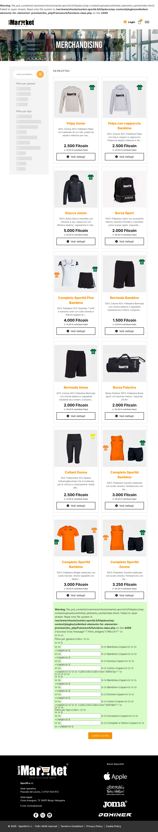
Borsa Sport (124, 213)
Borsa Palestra (124, 387)
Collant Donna (76, 472)
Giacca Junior (76, 213)
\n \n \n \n (99, 686)
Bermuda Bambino (124, 298)
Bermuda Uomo (76, 387)
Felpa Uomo (76, 123)
